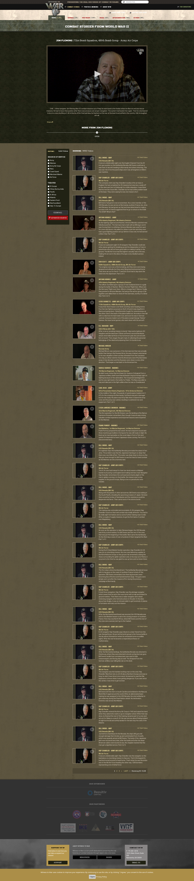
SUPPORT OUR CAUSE (139, 12)
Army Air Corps (55, 166)
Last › (126, 771)
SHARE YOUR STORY (118, 12)
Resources (85, 857)
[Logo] (140, 52)
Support (58, 862)
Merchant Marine (56, 174)
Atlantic (53, 197)
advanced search (59, 218)
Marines (53, 163)
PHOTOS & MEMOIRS (91, 7)
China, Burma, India (57, 189)
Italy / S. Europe (55, 206)
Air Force (53, 177)
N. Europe (53, 186)
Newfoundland (55, 203)
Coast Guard (54, 171)
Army (52, 160)
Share (49, 122)
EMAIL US (136, 862)
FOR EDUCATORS (185, 6)
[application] (97, 74)
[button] (97, 74)
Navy (52, 169)
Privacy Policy (101, 877)
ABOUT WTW (107, 7)
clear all (57, 212)
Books (109, 857)
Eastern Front (55, 200)
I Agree (92, 877)
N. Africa (53, 195)
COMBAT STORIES (73, 7)
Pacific (52, 192)
